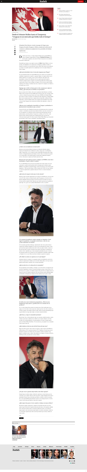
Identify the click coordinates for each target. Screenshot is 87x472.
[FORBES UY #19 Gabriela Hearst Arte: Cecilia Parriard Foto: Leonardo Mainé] (71, 454)
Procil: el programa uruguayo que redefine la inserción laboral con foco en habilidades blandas (65, 34)
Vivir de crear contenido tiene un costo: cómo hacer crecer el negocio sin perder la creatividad (19, 437)
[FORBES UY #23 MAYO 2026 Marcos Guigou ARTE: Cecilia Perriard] (42, 454)
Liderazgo (26, 446)
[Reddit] (15, 52)
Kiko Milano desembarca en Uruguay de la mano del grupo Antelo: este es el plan (65, 15)
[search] (85, 1)
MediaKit (65, 446)
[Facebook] (15, 51)
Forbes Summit (58, 446)
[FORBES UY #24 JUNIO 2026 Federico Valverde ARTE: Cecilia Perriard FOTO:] (34, 454)
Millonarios (51, 446)
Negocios (38, 446)
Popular (58, 8)
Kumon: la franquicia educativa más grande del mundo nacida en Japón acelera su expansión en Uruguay (65, 30)
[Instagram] (72, 461)
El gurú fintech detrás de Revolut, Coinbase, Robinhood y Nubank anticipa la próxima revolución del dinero (65, 19)
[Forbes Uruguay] (43, 1)
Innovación (20, 446)
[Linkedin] (15, 54)
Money (32, 446)
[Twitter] (15, 49)
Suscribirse (81, 1)
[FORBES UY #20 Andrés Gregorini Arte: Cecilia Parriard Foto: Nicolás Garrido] (64, 454)
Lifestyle (44, 446)
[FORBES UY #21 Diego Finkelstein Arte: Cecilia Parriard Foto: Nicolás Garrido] (56, 454)
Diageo (21, 418)
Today (14, 446)
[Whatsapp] (15, 47)
